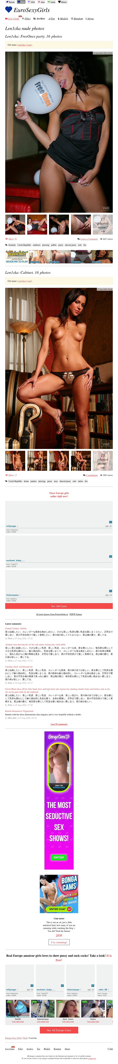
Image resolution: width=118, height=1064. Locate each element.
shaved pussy (70, 244)
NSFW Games (75, 614)
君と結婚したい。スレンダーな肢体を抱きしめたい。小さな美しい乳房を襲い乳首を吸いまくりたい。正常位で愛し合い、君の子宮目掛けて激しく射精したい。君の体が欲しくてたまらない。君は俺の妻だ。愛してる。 (59, 633)
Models (64, 18)
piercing (45, 244)
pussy (60, 244)
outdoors (36, 244)
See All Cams (59, 606)
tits (84, 244)
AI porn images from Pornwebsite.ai (52, 614)
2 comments (92, 475)
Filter (28, 18)
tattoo (80, 481)
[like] (6, 239)
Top (53, 18)
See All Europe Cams (59, 1030)
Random (78, 18)
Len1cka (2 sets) (25, 44)
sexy (56, 481)
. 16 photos (33, 36)
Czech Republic (24, 244)
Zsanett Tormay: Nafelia (15, 628)
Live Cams (13, 18)
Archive (41, 18)
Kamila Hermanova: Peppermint (19, 711)
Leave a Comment (89, 238)
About (90, 18)
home (26, 481)
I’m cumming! (59, 942)
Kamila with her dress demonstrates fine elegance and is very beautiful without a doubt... (44, 714)
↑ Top (110, 1048)
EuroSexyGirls (32, 9)
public (54, 244)
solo (80, 244)
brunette (12, 244)
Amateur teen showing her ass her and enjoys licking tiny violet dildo (35, 644)
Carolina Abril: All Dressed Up (18, 666)
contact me (92, 1058)
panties (34, 481)
